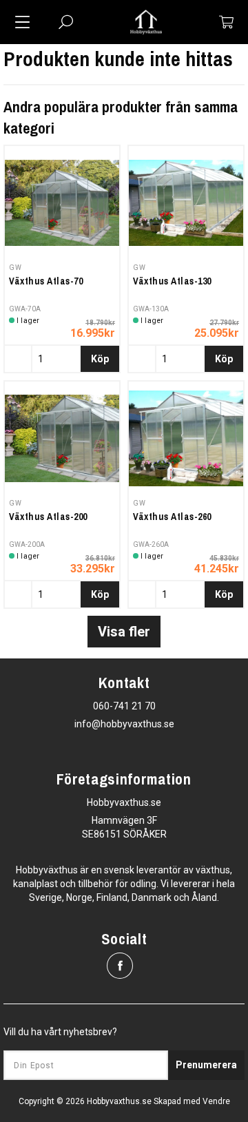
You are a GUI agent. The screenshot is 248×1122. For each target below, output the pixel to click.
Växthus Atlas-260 (172, 516)
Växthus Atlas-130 (172, 281)
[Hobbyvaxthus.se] (146, 22)
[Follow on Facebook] (119, 965)
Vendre (216, 1101)
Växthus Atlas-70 (46, 281)
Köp (100, 358)
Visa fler (124, 631)
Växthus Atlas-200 (48, 516)
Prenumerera (206, 1064)
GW (15, 267)
